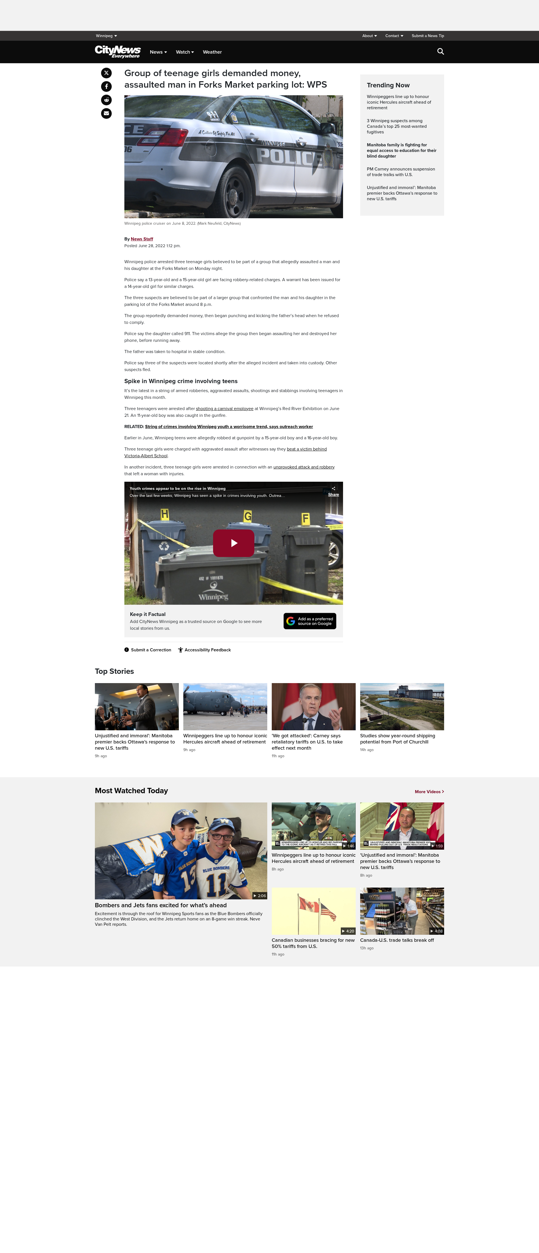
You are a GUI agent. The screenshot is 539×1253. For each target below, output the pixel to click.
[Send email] (106, 113)
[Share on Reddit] (106, 100)
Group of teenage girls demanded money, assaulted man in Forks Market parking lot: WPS (225, 79)
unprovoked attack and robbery (304, 467)
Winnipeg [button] (104, 35)
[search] (440, 52)
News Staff (142, 239)
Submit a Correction (151, 650)
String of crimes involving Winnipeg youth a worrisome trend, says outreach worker (229, 426)
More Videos (428, 792)
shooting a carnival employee (224, 408)
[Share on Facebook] (106, 86)
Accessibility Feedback (208, 650)
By (138, 239)
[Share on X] (106, 73)
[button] (369, 36)
